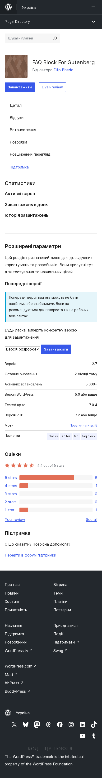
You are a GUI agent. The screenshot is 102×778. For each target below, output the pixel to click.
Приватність (16, 609)
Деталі (16, 105)
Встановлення (23, 129)
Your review (15, 519)
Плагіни (60, 601)
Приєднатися (65, 625)
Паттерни (62, 609)
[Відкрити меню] (94, 7)
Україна (23, 713)
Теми (58, 593)
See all (91, 519)
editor (66, 436)
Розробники (16, 642)
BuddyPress (18, 691)
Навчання (13, 625)
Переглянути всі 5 (83, 425)
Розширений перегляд (30, 154)
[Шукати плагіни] (55, 38)
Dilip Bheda (63, 69)
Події (58, 633)
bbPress (14, 683)
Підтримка (19, 167)
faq (76, 436)
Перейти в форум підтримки (30, 555)
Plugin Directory (17, 21)
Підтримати (66, 642)
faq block (88, 436)
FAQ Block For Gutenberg (63, 62)
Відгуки (16, 117)
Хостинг (12, 601)
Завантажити (20, 87)
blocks (53, 436)
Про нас (12, 584)
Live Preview (52, 87)
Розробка (18, 142)
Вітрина (60, 584)
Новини (12, 593)
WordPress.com (21, 666)
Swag (60, 650)
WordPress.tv (19, 650)
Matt (11, 674)
